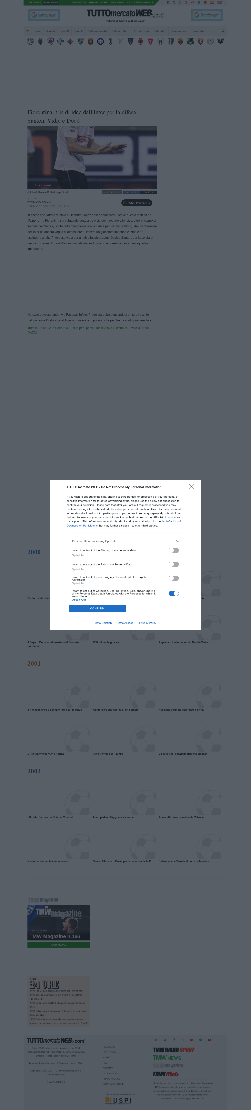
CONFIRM (97, 608)
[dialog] (125, 555)
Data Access (125, 622)
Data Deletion (103, 622)
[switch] (174, 550)
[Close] (193, 488)
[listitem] (125, 541)
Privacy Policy (147, 622)
